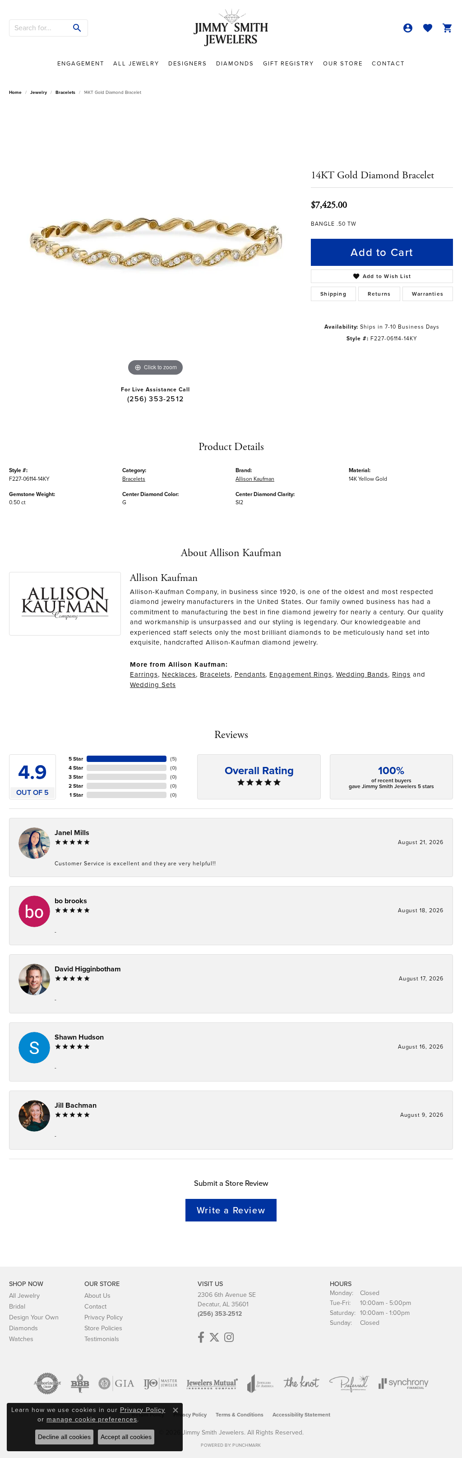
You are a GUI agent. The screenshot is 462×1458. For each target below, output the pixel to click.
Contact (388, 63)
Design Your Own (34, 1317)
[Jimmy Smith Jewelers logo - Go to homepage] (231, 28)
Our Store (343, 63)
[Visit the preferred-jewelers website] (349, 1383)
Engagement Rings (300, 674)
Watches (21, 1339)
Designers (187, 63)
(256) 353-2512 (155, 399)
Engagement (80, 63)
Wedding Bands (362, 674)
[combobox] (38, 28)
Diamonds (235, 63)
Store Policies (103, 1328)
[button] (407, 28)
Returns (379, 294)
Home (15, 92)
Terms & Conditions (239, 1415)
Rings (401, 674)
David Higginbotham (88, 969)
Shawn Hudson (79, 1037)
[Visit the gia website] (116, 1383)
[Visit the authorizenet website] (47, 1383)
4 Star (76, 768)
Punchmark (246, 1445)
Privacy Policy (103, 1317)
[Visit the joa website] (260, 1383)
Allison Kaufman (255, 479)
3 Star (76, 777)
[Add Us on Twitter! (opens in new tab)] (214, 1337)
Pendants (250, 674)
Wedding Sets (153, 685)
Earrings (144, 674)
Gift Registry (288, 63)
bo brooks (71, 901)
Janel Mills (72, 832)
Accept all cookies (126, 1436)
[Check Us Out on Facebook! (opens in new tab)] (201, 1337)
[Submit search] (77, 28)
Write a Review (231, 1210)
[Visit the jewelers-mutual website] (212, 1383)
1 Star (76, 795)
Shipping (333, 294)
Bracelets (65, 92)
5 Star (76, 759)
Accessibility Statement (301, 1415)
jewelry (38, 92)
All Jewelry (136, 63)
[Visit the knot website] (301, 1383)
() (173, 759)
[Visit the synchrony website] (404, 1383)
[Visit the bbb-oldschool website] (79, 1383)
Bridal (17, 1306)
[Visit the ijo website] (160, 1383)
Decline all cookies (64, 1436)
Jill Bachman (76, 1105)
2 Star (76, 786)
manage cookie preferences (91, 1419)
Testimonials (101, 1339)
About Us (97, 1295)
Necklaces (179, 674)
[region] (155, 242)
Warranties (428, 294)
